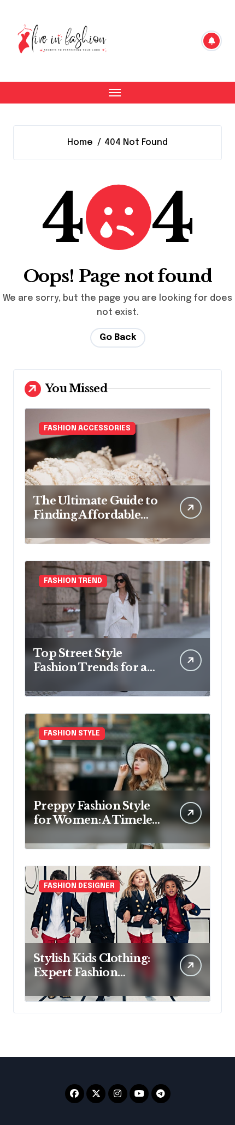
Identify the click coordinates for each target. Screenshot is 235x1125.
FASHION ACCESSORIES (87, 428)
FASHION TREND (73, 581)
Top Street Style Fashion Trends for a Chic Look (90, 667)
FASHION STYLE (72, 733)
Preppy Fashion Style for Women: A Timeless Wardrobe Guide (97, 820)
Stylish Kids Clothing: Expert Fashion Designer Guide (91, 972)
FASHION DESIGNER (79, 886)
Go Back (117, 337)
